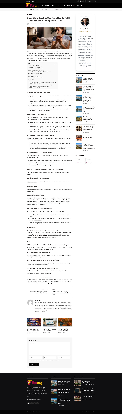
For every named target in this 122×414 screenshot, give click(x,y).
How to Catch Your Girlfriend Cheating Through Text (40, 71)
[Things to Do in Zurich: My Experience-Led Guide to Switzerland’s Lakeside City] (79, 109)
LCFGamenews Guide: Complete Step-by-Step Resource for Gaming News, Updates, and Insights (33, 330)
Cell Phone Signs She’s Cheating (35, 65)
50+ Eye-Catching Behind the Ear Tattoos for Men (87, 397)
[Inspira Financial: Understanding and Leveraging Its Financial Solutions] (50, 322)
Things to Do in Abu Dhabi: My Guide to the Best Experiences (88, 80)
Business (52, 5)
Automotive (45, 5)
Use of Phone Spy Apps (34, 76)
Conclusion (31, 79)
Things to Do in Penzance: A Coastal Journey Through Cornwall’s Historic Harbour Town (87, 99)
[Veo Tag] (32, 5)
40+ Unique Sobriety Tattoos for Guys (86, 382)
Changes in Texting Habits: (34, 67)
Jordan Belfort (34, 23)
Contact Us (33, 1)
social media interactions (66, 203)
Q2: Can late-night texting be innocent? (38, 83)
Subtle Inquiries (32, 74)
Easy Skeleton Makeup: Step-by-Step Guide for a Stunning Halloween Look (88, 128)
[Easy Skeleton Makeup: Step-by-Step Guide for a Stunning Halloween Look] (79, 128)
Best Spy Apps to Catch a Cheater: (36, 77)
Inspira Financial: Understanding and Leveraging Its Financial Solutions (50, 329)
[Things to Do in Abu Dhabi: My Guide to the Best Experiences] (79, 80)
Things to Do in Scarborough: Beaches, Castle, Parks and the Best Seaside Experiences (89, 146)
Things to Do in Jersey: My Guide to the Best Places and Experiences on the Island (88, 88)
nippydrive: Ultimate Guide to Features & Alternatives (88, 389)
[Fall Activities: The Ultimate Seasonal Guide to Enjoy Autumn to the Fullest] (65, 322)
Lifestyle (58, 5)
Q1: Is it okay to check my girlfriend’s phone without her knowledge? (43, 82)
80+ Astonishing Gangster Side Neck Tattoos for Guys (87, 137)
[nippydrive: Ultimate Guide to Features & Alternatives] (77, 390)
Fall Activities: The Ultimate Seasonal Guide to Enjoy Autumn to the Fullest (64, 329)
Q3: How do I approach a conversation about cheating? (41, 85)
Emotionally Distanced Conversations (36, 68)
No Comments (48, 23)
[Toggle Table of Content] (55, 64)
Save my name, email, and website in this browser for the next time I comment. (44, 360)
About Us (28, 1)
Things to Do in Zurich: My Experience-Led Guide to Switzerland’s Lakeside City (89, 109)
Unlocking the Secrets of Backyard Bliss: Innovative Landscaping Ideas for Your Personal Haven (61, 293)
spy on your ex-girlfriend (32, 56)
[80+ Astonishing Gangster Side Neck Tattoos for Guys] (79, 138)
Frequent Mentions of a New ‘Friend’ (36, 70)
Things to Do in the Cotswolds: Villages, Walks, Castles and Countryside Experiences (88, 119)
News (77, 5)
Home (84, 411)
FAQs (30, 81)
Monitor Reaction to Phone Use (35, 73)
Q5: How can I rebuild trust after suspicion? (39, 87)
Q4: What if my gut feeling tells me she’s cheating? (40, 86)
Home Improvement (68, 5)
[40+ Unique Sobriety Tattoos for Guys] (77, 383)
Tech (80, 5)
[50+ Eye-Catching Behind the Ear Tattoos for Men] (77, 398)
